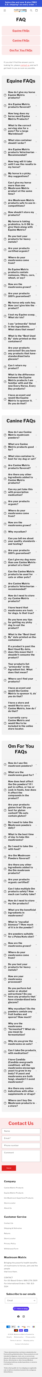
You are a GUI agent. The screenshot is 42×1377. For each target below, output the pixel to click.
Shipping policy (29, 1340)
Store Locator (10, 1203)
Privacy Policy (10, 1244)
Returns (7, 1233)
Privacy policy (30, 1337)
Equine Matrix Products (13, 1193)
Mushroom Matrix (20, 1334)
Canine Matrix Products (13, 1188)
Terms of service (15, 1340)
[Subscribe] (34, 1300)
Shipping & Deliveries (13, 1228)
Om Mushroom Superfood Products (18, 1198)
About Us (8, 1208)
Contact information (22, 1344)
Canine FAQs (21, 40)
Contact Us (8, 1223)
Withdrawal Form (11, 1249)
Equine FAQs (21, 30)
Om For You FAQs (21, 50)
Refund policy (18, 1337)
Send (9, 1168)
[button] (4, 10)
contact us (25, 65)
